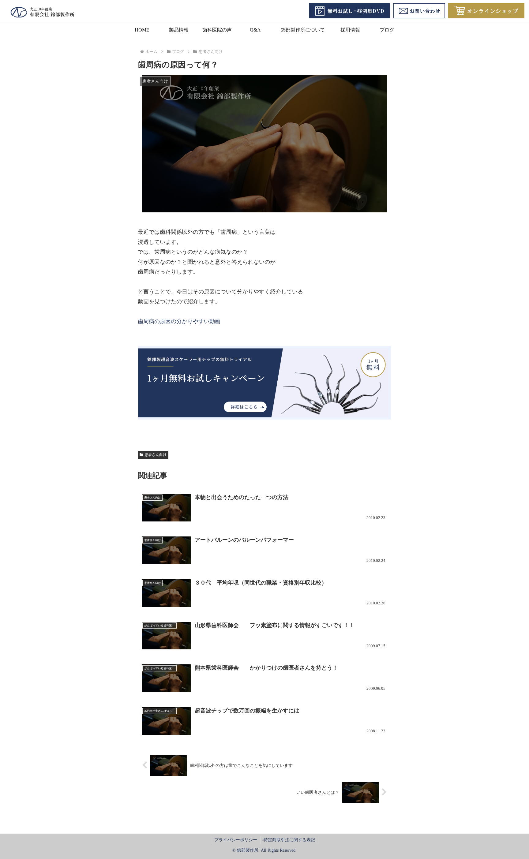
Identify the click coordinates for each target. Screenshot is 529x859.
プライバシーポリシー (235, 840)
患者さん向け (155, 455)
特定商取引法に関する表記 (289, 840)
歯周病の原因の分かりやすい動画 (179, 321)
